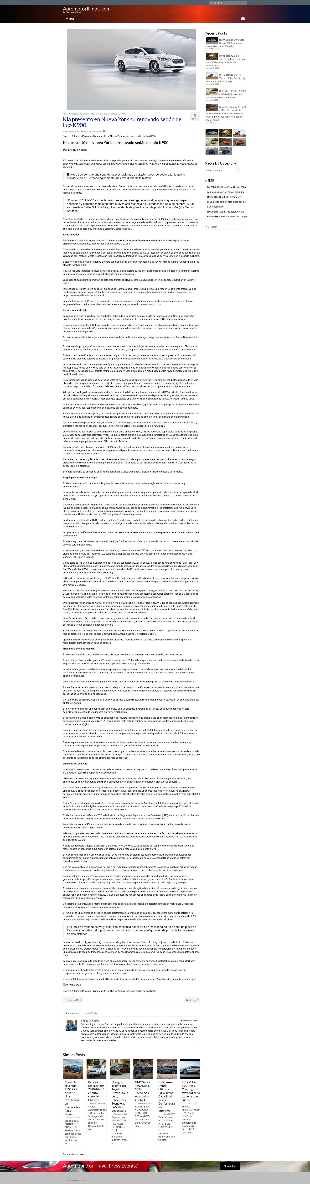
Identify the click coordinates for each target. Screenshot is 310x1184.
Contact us (230, 1166)
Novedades (96, 131)
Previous (66, 1104)
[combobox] (222, 170)
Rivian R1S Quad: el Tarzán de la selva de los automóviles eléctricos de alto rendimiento (225, 60)
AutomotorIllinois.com (87, 8)
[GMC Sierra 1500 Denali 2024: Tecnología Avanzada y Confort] (120, 1069)
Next (197, 1104)
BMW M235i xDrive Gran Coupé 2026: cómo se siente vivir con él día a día (225, 43)
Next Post (191, 1000)
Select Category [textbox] (214, 170)
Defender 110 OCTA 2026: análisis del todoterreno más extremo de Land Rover (226, 94)
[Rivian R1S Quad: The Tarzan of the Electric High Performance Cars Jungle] (239, 133)
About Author (72, 1013)
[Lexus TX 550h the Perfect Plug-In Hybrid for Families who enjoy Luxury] (225, 151)
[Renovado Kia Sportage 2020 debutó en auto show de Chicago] (73, 1069)
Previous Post (74, 1000)
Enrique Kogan (73, 131)
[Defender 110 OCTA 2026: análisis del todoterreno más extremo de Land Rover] (211, 142)
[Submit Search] (211, 3)
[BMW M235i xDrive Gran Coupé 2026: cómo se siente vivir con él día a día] (211, 133)
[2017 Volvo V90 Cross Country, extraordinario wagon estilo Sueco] (167, 1069)
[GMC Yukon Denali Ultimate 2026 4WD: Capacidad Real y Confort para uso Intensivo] (143, 1069)
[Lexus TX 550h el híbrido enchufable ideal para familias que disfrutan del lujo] (211, 151)
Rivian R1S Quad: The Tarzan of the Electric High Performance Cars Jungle (226, 78)
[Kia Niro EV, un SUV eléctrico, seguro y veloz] (190, 1069)
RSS (211, 180)
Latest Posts (90, 1013)
